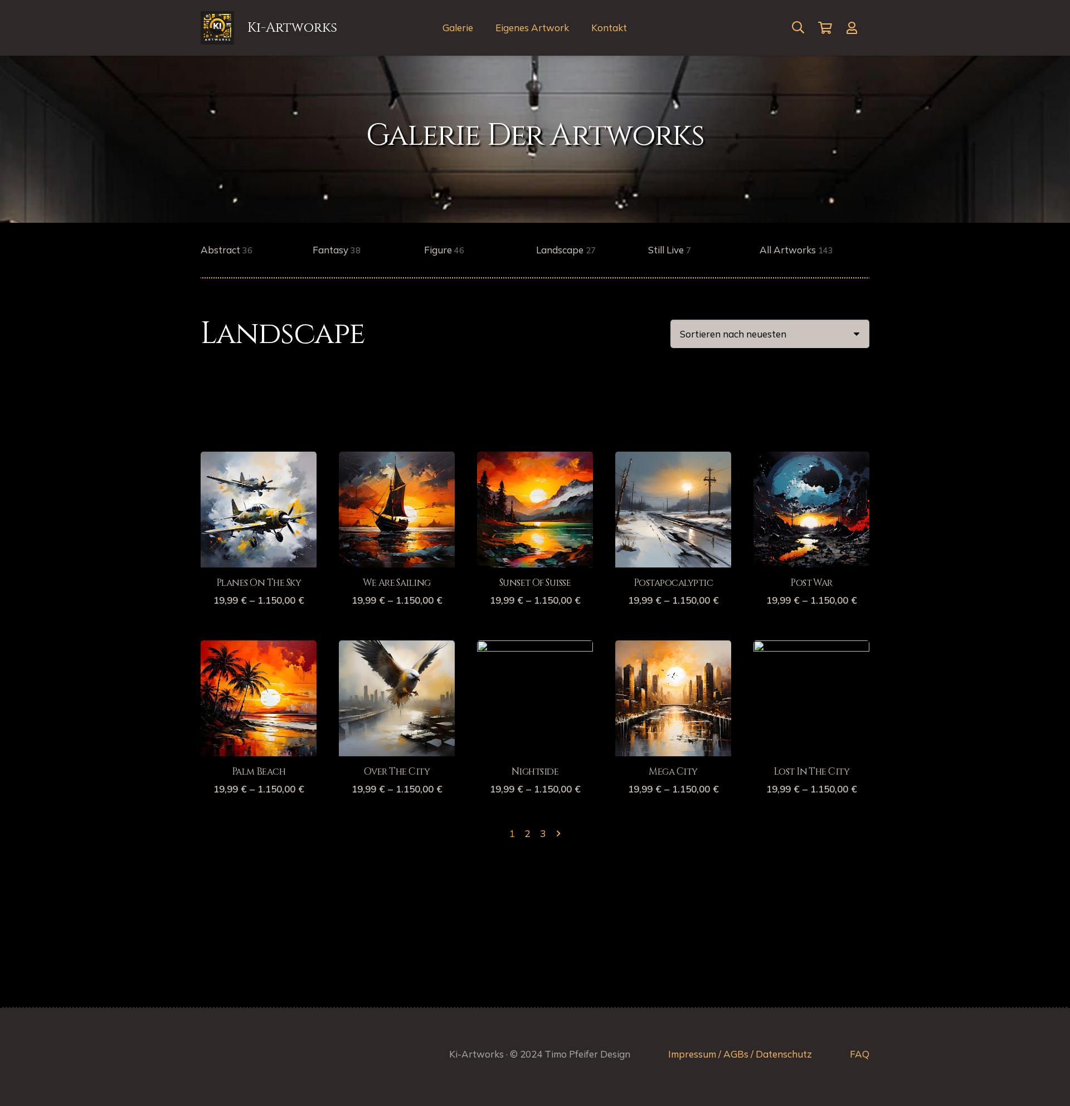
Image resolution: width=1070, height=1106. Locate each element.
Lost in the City (812, 771)
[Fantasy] (367, 250)
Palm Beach (259, 771)
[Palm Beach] (259, 648)
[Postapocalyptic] (673, 460)
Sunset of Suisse (535, 582)
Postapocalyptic (673, 582)
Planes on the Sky (258, 582)
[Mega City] (673, 648)
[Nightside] (535, 648)
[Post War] (811, 460)
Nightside (535, 771)
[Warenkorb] (825, 28)
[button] (798, 27)
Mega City (673, 771)
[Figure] (479, 250)
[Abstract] (255, 250)
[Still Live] (703, 250)
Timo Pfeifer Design (587, 1054)
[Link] (854, 28)
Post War (811, 582)
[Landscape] (591, 250)
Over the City (397, 771)
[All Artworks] (814, 250)
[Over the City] (397, 648)
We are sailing (397, 582)
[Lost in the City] (811, 648)
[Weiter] (557, 833)
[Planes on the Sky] (259, 460)
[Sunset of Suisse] (535, 460)
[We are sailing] (397, 460)
